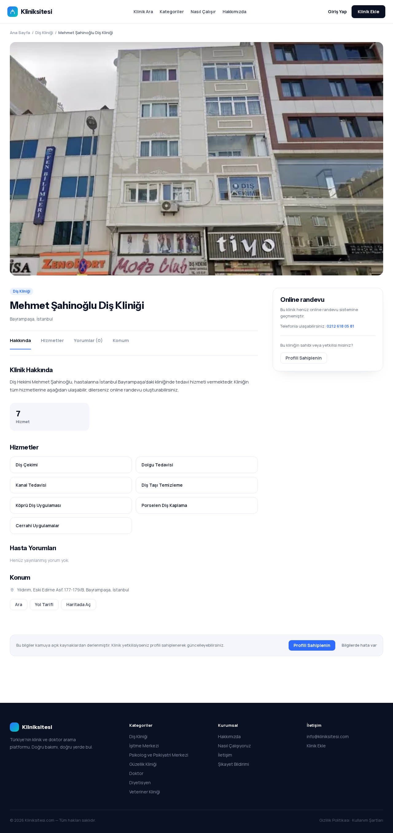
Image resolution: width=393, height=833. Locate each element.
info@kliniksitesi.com (328, 736)
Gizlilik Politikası (334, 820)
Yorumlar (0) (88, 340)
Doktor (136, 773)
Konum (121, 340)
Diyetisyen (140, 782)
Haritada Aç (78, 604)
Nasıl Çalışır (203, 11)
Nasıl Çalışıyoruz (234, 746)
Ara (18, 604)
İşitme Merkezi (144, 746)
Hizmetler (52, 340)
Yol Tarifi (44, 604)
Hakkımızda (234, 11)
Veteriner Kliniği (144, 792)
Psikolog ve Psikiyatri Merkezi (158, 755)
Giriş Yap (337, 11)
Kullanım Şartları (367, 820)
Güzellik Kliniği (143, 764)
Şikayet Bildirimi (233, 764)
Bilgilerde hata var (359, 645)
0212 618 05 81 (340, 326)
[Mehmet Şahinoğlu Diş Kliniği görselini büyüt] (196, 158)
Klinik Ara (143, 11)
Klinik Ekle (368, 11)
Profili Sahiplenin (304, 357)
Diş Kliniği (44, 32)
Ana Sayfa (20, 32)
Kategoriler (172, 11)
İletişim (225, 755)
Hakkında (20, 340)
